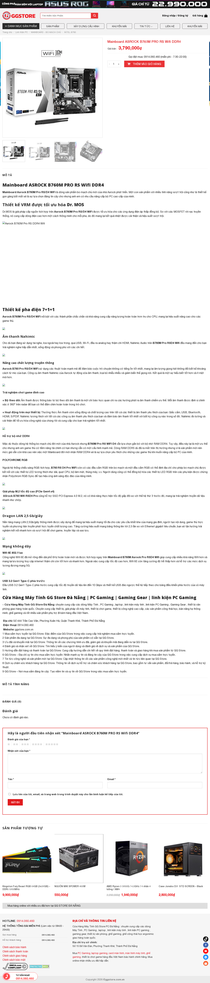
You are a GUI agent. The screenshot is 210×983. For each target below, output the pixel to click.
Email (111, 779)
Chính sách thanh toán (15, 951)
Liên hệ (170, 26)
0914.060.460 (25, 921)
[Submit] (94, 16)
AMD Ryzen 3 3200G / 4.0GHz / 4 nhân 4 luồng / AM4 (129, 888)
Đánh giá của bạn (19, 739)
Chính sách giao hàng (14, 955)
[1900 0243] (6, 976)
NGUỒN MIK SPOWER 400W (69, 886)
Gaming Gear (132, 597)
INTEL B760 (70, 32)
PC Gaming (102, 597)
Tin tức (145, 26)
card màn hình (116, 953)
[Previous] (10, 87)
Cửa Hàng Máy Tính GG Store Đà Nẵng (44, 597)
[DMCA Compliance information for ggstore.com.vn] (15, 966)
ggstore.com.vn (24, 629)
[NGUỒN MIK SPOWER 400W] (78, 858)
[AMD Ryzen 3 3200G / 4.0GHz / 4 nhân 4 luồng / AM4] (131, 858)
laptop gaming (99, 953)
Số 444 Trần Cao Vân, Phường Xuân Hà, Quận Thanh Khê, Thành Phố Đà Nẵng (59, 620)
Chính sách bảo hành (14, 947)
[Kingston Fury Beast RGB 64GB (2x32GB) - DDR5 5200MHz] (26, 858)
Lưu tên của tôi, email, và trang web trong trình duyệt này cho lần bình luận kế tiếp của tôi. (68, 794)
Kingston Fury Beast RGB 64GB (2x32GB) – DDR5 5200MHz (26, 888)
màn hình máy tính (135, 953)
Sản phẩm (52, 26)
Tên (11, 779)
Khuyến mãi (119, 26)
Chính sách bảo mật (13, 959)
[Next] (95, 87)
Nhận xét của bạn (19, 750)
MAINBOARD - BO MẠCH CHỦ (46, 32)
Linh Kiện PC (21, 32)
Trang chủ (7, 32)
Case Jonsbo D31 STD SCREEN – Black (181, 886)
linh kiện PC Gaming (174, 597)
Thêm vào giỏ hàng (147, 63)
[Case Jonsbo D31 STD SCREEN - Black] (183, 858)
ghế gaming (15, 612)
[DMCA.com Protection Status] (39, 966)
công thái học (170, 608)
